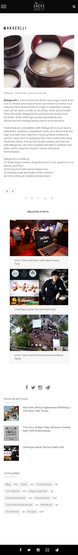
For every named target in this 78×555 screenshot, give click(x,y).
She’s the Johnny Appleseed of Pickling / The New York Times (47, 409)
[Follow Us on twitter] (33, 388)
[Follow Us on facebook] (26, 388)
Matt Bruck (46, 505)
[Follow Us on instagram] (40, 388)
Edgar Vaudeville (38, 491)
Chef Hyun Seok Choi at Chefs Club (35, 309)
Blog (8, 484)
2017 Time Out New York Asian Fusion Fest (37, 262)
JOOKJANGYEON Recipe (19, 505)
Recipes (31, 511)
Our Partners (12, 511)
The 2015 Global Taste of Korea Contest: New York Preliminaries (47, 429)
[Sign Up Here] (47, 388)
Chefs (23, 484)
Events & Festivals (15, 498)
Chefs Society (44, 484)
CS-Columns (12, 491)
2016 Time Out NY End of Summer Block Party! (39, 357)
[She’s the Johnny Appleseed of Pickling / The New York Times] (11, 413)
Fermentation (42, 498)
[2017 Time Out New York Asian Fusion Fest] (39, 238)
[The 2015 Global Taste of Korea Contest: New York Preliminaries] (11, 433)
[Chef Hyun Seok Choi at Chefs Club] (39, 287)
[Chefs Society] (39, 6)
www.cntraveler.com (37, 93)
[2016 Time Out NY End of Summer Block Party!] (39, 333)
